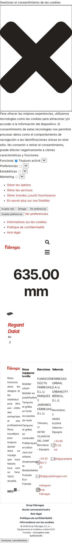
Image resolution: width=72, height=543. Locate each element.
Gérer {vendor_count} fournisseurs (31, 195)
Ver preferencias (38, 209)
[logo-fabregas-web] (12, 246)
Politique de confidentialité (25, 227)
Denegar (22, 209)
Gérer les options (19, 185)
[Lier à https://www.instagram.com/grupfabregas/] (38, 489)
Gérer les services (20, 190)
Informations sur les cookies (26, 222)
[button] (36, 58)
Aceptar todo (7, 209)
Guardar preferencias (12, 214)
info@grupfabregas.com (53, 476)
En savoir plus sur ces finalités (28, 200)
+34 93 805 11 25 (43, 463)
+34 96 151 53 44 (58, 445)
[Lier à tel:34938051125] (38, 463)
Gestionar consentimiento (14, 540)
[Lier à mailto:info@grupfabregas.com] (38, 476)
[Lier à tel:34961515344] (53, 445)
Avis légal (13, 232)
